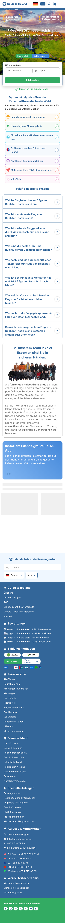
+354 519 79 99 (16, 843)
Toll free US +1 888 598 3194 (23, 854)
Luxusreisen (10, 717)
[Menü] (59, 3)
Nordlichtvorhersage (15, 781)
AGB (6, 602)
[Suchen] (49, 3)
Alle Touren (9, 679)
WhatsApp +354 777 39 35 (22, 871)
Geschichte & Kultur (14, 757)
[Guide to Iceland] (15, 4)
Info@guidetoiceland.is (19, 839)
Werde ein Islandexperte (17, 883)
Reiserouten (10, 776)
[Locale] (35, 3)
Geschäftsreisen (12, 807)
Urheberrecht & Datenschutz (19, 606)
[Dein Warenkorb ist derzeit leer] (54, 3)
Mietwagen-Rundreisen (16, 688)
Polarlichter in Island (14, 766)
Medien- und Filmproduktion (19, 821)
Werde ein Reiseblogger (16, 887)
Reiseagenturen (12, 793)
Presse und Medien (14, 816)
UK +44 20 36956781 (19, 858)
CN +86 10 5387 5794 (20, 867)
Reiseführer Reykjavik (15, 752)
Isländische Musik (13, 762)
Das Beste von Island (15, 771)
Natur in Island (11, 743)
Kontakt (8, 616)
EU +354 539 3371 (18, 862)
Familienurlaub (11, 712)
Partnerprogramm (13, 892)
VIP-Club (8, 726)
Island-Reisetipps (13, 748)
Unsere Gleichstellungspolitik (19, 611)
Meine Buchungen (13, 731)
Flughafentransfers (14, 707)
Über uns (8, 592)
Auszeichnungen (12, 597)
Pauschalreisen (12, 684)
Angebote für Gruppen (16, 802)
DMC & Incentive (12, 812)
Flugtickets (9, 702)
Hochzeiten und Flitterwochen (19, 798)
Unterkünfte (10, 698)
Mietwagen (9, 693)
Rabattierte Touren (14, 721)
